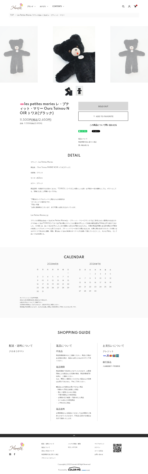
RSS (69, 447)
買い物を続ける (83, 145)
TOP (12, 15)
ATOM (74, 447)
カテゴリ (43, 6)
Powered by (62, 470)
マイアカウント (99, 444)
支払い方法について (47, 451)
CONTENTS (57, 6)
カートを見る (99, 451)
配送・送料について (47, 444)
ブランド (30, 6)
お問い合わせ (99, 454)
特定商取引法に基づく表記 (87, 142)
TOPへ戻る (74, 435)
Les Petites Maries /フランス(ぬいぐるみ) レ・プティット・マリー (41, 15)
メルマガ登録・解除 (74, 444)
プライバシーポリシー (48, 458)
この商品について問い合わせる (103, 125)
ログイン (97, 447)
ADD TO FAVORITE (104, 116)
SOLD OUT (103, 106)
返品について (82, 139)
